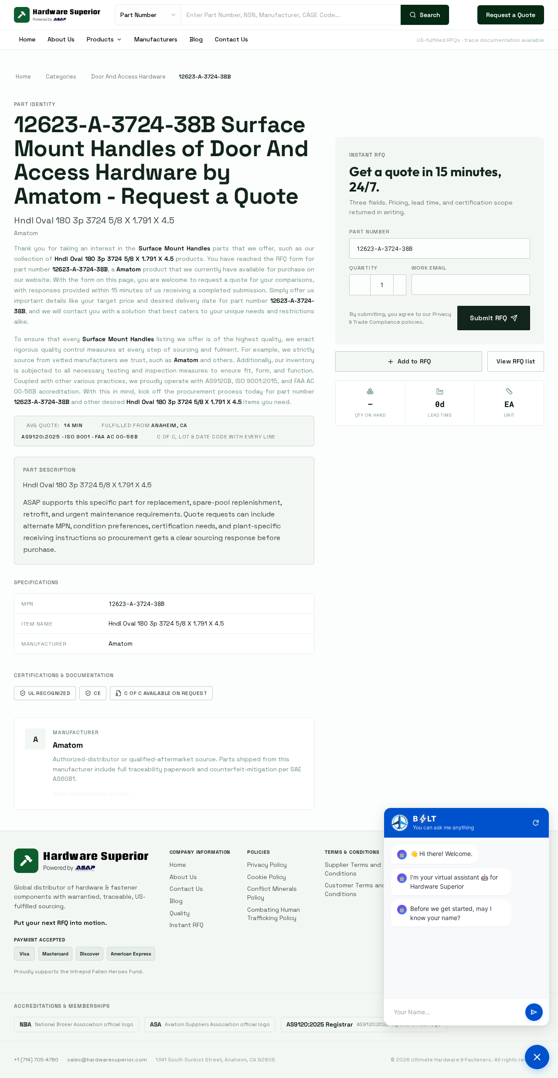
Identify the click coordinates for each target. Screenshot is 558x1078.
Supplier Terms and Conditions (353, 869)
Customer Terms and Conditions (355, 889)
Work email (429, 267)
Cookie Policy (266, 877)
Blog (196, 39)
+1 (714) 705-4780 (36, 1059)
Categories (61, 76)
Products (100, 39)
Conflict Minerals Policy (272, 893)
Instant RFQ (187, 925)
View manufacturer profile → (94, 793)
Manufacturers (155, 39)
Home (27, 39)
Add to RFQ (414, 361)
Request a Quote (510, 15)
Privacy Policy (267, 865)
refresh (535, 823)
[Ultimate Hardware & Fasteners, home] (57, 15)
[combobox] (291, 15)
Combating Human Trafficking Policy (273, 914)
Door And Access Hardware (128, 76)
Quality (180, 913)
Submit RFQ (488, 318)
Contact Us (231, 39)
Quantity (363, 267)
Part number (369, 231)
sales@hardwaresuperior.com (107, 1059)
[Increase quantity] (403, 285)
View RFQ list (516, 361)
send (534, 1012)
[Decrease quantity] (360, 285)
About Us (61, 39)
